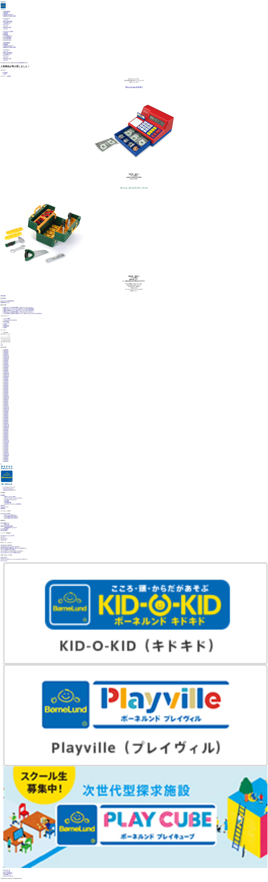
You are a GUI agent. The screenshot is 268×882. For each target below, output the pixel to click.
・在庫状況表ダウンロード (10, 527)
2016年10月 (6, 455)
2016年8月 (5, 456)
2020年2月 (5, 404)
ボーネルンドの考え (8, 31)
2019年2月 (5, 421)
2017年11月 (6, 440)
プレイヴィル (4, 538)
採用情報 (5, 13)
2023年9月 (5, 377)
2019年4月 (5, 418)
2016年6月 (5, 459)
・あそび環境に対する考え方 (10, 516)
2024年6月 (5, 368)
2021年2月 (5, 395)
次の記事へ (3, 298)
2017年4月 (5, 451)
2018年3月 (5, 437)
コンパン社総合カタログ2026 (8, 549)
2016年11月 (6, 454)
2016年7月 (5, 458)
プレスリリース (7, 40)
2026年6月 (5, 352)
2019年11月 (6, 408)
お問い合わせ (4, 557)
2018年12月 (6, 424)
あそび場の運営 (7, 38)
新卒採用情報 (6, 11)
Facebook (5, 72)
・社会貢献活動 (7, 502)
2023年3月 (5, 382)
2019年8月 (5, 412)
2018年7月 (5, 432)
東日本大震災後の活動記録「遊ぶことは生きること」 (14, 548)
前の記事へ (3, 295)
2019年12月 (6, 407)
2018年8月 (5, 430)
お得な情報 (6, 321)
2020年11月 (6, 398)
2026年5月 (5, 354)
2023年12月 (6, 373)
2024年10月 (6, 366)
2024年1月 (5, 371)
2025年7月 (5, 361)
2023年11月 (6, 374)
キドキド (3, 537)
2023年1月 (5, 383)
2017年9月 (5, 443)
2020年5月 (5, 401)
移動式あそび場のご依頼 (9, 16)
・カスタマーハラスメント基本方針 (12, 504)
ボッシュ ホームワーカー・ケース (134, 188)
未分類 (9, 76)
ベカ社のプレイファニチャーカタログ (10, 546)
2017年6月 (5, 448)
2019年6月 (5, 415)
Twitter (4, 73)
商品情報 (5, 34)
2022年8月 (5, 385)
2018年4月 (5, 436)
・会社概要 (6, 501)
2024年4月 (5, 370)
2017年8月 (5, 445)
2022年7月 (5, 386)
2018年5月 (5, 434)
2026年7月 (5, 351)
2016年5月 (5, 461)
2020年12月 (6, 396)
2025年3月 (5, 364)
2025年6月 (5, 363)
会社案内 (5, 32)
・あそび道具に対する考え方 (10, 517)
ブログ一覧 (3, 540)
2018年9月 (5, 429)
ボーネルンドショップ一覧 (7, 535)
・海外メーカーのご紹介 (9, 496)
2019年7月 (5, 414)
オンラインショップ (8, 488)
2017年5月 (5, 449)
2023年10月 (6, 376)
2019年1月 (5, 423)
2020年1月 (5, 405)
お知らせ (3, 505)
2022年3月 (5, 389)
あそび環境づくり (7, 35)
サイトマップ (4, 560)
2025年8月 (5, 360)
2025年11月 (6, 357)
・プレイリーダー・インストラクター (12, 498)
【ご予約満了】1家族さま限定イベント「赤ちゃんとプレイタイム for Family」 (22, 313)
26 (4, 341)
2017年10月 (6, 442)
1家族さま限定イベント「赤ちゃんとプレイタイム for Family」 (18, 310)
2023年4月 (5, 380)
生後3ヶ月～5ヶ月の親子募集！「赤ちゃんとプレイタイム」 (18, 307)
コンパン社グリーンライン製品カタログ (11, 552)
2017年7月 (5, 446)
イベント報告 (6, 318)
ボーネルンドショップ (9, 487)
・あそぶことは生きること (10, 515)
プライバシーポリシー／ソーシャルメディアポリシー (14, 559)
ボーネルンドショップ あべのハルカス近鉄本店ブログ (14, 62)
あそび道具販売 (7, 37)
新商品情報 (6, 325)
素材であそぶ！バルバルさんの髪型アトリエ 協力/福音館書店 (18, 309)
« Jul (2, 344)
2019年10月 (6, 410)
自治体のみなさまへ (8, 14)
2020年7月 (5, 399)
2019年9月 (5, 411)
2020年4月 (5, 402)
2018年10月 (6, 427)
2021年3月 (5, 393)
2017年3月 (5, 452)
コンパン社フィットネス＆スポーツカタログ (12, 551)
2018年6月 (5, 433)
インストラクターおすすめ (10, 320)
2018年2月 (5, 439)
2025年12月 (6, 355)
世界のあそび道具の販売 (7, 526)
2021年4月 (5, 392)
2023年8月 (5, 379)
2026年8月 (5, 349)
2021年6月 (5, 390)
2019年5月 (5, 417)
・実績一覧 (6, 524)
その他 (5, 324)
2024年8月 (5, 367)
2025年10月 (6, 358)
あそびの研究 (4, 530)
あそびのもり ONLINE (6, 545)
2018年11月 (6, 426)
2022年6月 (5, 388)
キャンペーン (6, 323)
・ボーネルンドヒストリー (10, 499)
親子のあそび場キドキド (9, 490)
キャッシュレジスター (134, 87)
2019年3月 (5, 420)
